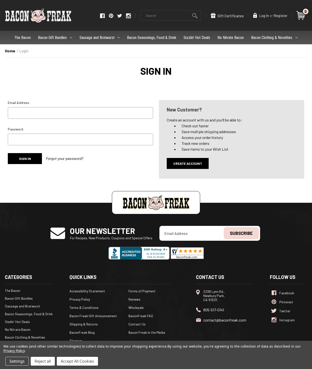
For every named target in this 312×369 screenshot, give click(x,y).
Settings (17, 361)
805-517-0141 (213, 309)
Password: (16, 129)
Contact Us (137, 324)
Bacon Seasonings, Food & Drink (151, 37)
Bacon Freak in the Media (146, 332)
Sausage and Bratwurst (97, 37)
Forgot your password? (65, 158)
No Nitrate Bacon (230, 37)
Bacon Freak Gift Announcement (93, 316)
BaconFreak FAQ (140, 316)
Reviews (134, 299)
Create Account (187, 163)
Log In (263, 15)
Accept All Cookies (77, 361)
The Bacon (22, 37)
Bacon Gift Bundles (52, 37)
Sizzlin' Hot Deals (197, 37)
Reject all (43, 361)
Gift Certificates (230, 16)
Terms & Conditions (83, 307)
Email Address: (19, 103)
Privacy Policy (79, 299)
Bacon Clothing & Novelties (271, 37)
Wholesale (136, 307)
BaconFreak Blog (82, 332)
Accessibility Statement (87, 291)
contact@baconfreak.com (224, 320)
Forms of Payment (142, 291)
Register (280, 15)
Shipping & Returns (83, 324)
